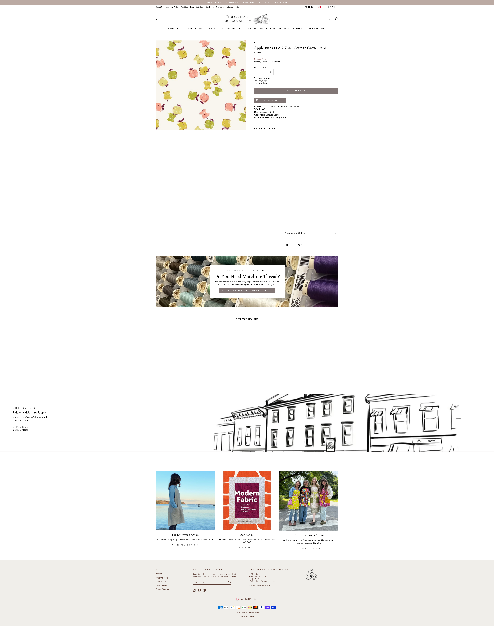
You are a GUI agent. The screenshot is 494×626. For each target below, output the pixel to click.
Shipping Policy (172, 7)
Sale (237, 7)
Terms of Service (162, 589)
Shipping (257, 61)
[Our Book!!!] (247, 500)
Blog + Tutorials (196, 7)
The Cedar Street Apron (309, 548)
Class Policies (161, 581)
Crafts (250, 28)
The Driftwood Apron (185, 545)
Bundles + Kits (316, 28)
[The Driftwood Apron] (185, 500)
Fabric (212, 28)
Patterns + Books (231, 28)
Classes (230, 7)
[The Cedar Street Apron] (308, 501)
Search (158, 570)
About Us (159, 7)
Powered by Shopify (247, 616)
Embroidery (174, 28)
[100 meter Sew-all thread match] (247, 281)
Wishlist (184, 7)
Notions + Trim (195, 28)
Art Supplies (266, 28)
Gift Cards (220, 7)
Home (256, 43)
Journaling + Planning (291, 28)
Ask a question (296, 233)
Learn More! (247, 548)
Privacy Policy (161, 585)
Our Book (210, 7)
